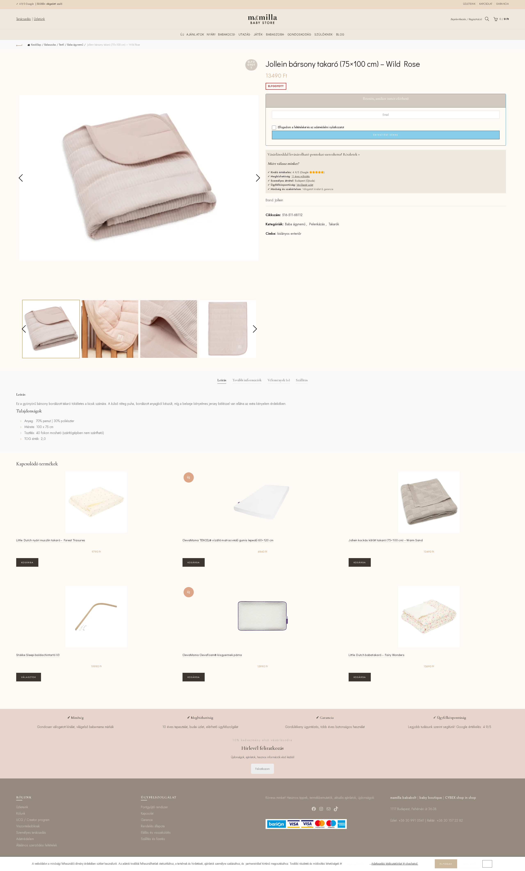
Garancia (502, 4)
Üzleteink (469, 4)
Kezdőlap (36, 45)
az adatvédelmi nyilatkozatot (327, 127)
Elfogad (446, 863)
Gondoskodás (299, 34)
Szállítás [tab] (302, 380)
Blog (340, 34)
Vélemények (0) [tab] (279, 380)
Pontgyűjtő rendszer (154, 807)
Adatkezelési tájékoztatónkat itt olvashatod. (394, 864)
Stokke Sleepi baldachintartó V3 (37, 655)
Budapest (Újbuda (304, 181)
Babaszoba (275, 34)
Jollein (279, 200)
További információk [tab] (246, 380)
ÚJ (182, 34)
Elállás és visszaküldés (156, 832)
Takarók (334, 224)
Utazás (244, 34)
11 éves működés (301, 176)
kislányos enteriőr (289, 233)
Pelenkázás (317, 224)
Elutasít (470, 863)
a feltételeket (299, 127)
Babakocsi (226, 34)
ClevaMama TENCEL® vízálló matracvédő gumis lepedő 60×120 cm (228, 540)
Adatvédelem (25, 839)
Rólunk (20, 813)
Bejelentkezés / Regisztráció (466, 19)
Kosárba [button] (27, 562)
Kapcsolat (485, 4)
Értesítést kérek (385, 134)
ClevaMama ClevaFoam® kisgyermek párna (212, 655)
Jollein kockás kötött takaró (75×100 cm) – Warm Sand (386, 540)
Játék (258, 34)
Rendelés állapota (153, 826)
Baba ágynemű (75, 45)
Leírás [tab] (221, 380)
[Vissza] (19, 45)
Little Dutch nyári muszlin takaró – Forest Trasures (50, 540)
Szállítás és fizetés (153, 839)
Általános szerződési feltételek (36, 845)
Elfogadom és (310, 127)
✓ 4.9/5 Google (25, 4)
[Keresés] (487, 19)
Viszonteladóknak (28, 826)
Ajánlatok (195, 34)
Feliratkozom (262, 769)
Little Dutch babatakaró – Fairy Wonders (376, 655)
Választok (28, 677)
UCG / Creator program (32, 819)
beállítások (356, 863)
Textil (61, 45)
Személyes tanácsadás (31, 832)
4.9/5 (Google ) (308, 172)
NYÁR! (211, 34)
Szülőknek (323, 34)
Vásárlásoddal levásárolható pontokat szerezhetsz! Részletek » (314, 154)
